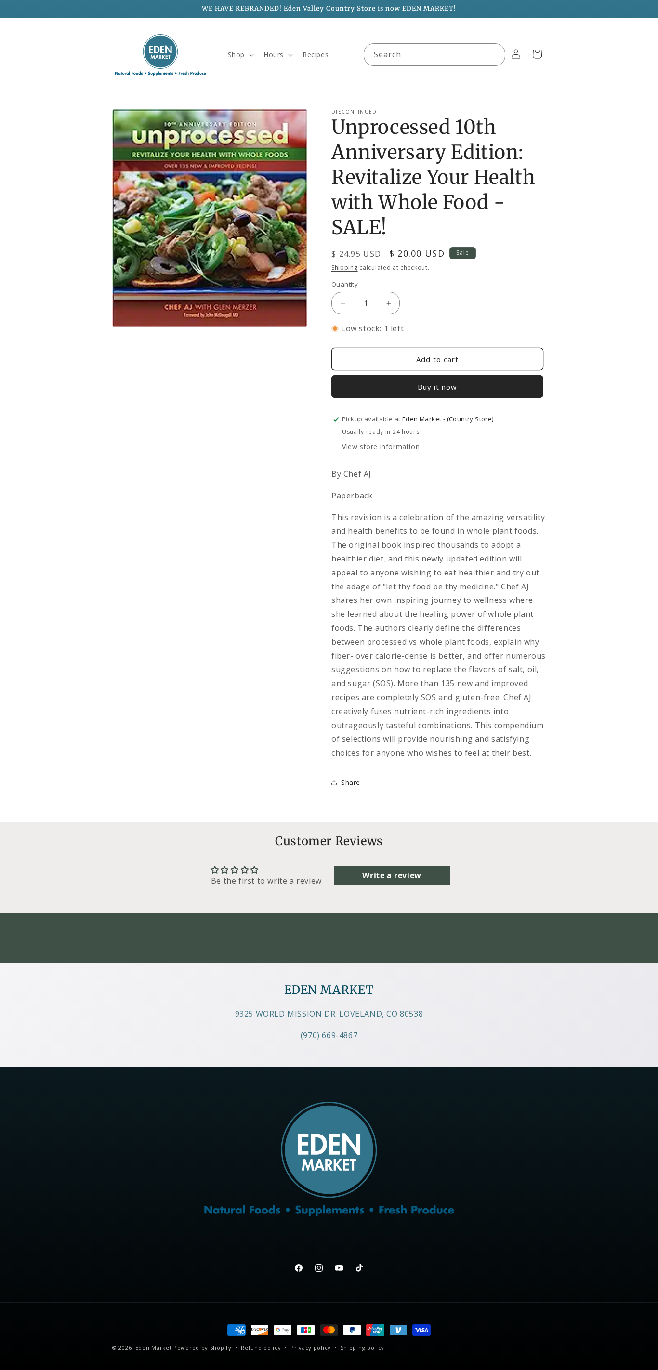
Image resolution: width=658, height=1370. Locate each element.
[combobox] (434, 54)
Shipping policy (363, 1347)
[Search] (494, 54)
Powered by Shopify (202, 1347)
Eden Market (153, 1347)
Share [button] (350, 782)
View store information (381, 446)
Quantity (344, 284)
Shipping (344, 267)
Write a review (391, 875)
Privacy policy (310, 1347)
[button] (240, 55)
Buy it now (437, 386)
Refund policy (261, 1347)
